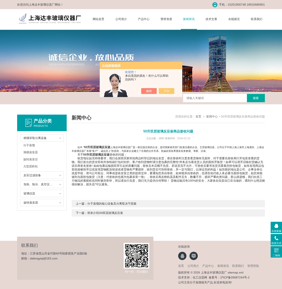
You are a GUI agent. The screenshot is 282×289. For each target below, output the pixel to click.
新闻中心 (212, 116)
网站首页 (98, 19)
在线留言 (234, 19)
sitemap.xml (235, 272)
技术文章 (211, 19)
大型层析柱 (30, 166)
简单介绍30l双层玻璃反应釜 (105, 213)
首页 (198, 116)
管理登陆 (253, 265)
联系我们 (256, 19)
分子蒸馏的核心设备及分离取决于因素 (111, 203)
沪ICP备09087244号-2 (235, 277)
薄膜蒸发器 (30, 152)
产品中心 (143, 19)
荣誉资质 (166, 19)
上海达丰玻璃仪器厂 (42, 4)
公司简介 (121, 19)
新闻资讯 (189, 19)
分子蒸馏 (29, 145)
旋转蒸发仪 (30, 159)
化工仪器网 (200, 277)
